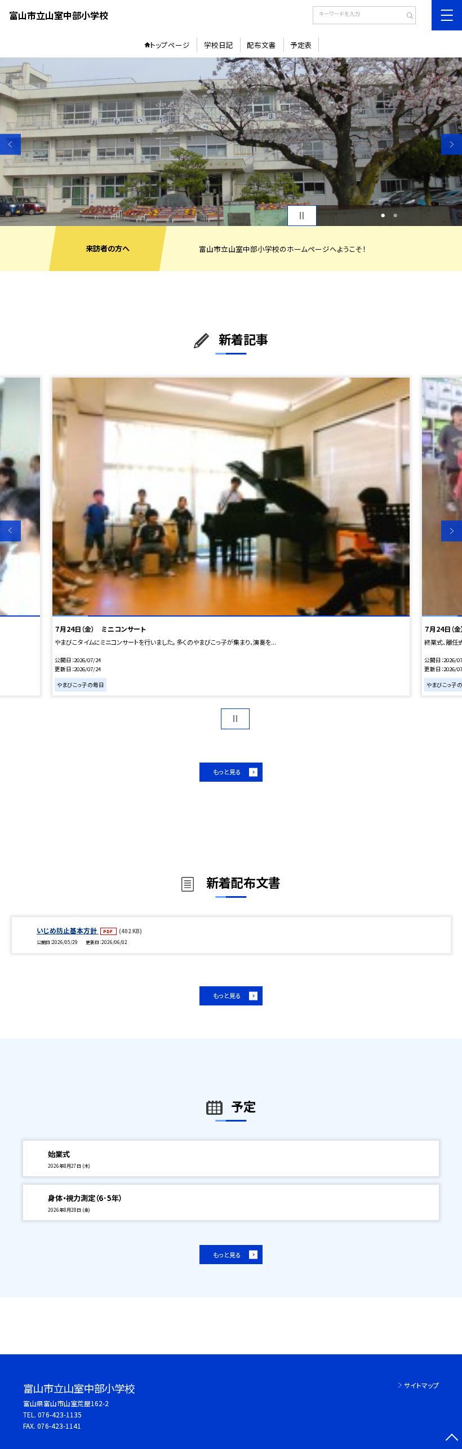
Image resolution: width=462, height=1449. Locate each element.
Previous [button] (10, 144)
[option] (231, 141)
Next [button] (451, 144)
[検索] (406, 16)
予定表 (301, 44)
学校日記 (218, 44)
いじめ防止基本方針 (68, 930)
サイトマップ (421, 1385)
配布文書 (261, 44)
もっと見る (227, 771)
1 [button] (383, 215)
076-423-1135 (60, 1414)
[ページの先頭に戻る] (451, 1438)
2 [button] (395, 215)
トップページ (170, 44)
